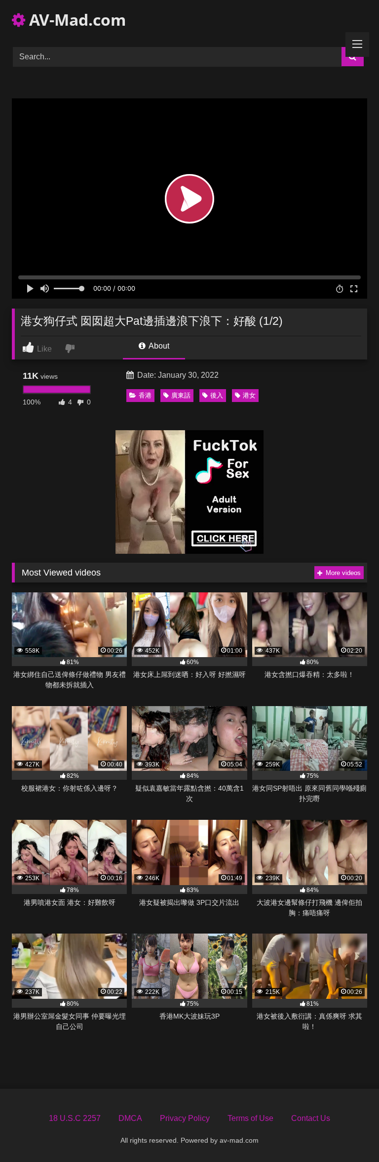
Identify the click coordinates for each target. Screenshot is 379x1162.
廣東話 (180, 395)
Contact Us (310, 1118)
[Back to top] (348, 1132)
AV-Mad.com (75, 19)
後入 (216, 395)
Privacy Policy (185, 1118)
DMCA (130, 1118)
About (158, 346)
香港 (145, 395)
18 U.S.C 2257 (75, 1118)
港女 (249, 395)
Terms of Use (250, 1118)
